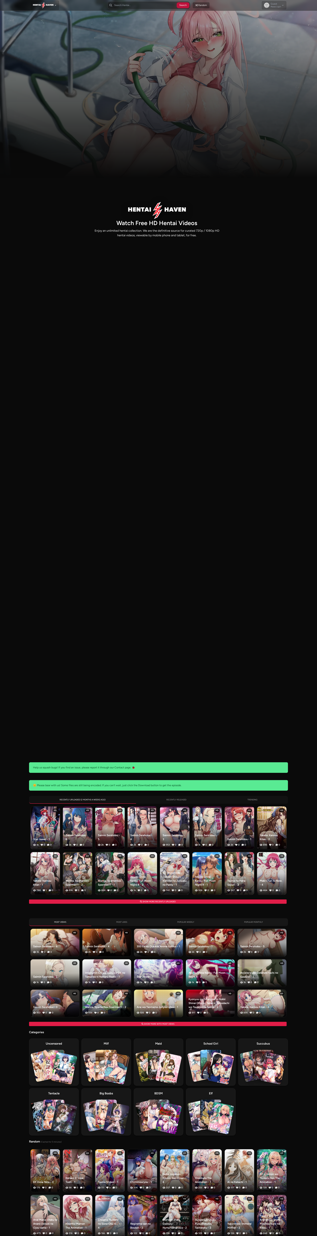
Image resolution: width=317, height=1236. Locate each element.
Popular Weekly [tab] (185, 922)
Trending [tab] (252, 800)
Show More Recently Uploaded (159, 901)
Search (183, 5)
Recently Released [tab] (176, 800)
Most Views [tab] (60, 922)
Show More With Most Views (158, 1024)
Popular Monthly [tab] (253, 922)
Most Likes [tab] (121, 922)
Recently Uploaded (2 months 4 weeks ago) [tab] (83, 800)
